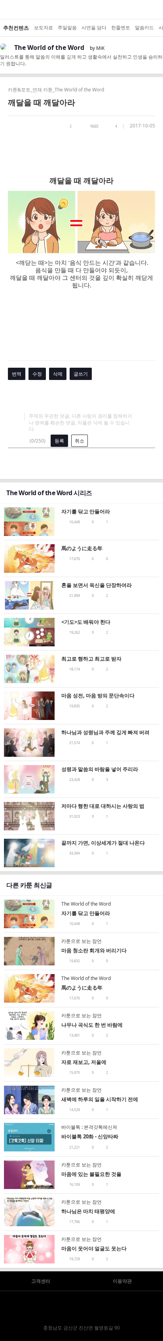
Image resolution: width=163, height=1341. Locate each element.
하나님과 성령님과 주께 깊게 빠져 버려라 (105, 733)
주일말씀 (67, 27)
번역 (16, 373)
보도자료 (43, 27)
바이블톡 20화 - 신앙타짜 (89, 1136)
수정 (37, 373)
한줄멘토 (120, 27)
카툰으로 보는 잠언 (81, 941)
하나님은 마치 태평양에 (88, 1211)
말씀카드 (144, 27)
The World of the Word (49, 47)
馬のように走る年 (81, 548)
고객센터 (40, 1281)
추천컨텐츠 (16, 27)
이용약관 (122, 1281)
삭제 (58, 373)
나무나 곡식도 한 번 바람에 (92, 1024)
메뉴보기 (6, 9)
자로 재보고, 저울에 (83, 1062)
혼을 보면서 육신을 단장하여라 (96, 585)
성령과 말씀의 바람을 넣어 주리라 (99, 769)
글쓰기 (81, 373)
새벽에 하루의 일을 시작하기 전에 (99, 1099)
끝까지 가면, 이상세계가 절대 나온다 (103, 842)
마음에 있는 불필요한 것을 (91, 1174)
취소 (79, 440)
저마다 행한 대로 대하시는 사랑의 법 (102, 805)
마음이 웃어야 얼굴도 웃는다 (94, 1248)
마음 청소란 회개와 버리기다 (94, 950)
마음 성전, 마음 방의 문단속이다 (98, 695)
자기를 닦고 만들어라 (85, 511)
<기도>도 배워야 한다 (85, 621)
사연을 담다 (94, 27)
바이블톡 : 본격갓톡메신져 (89, 1127)
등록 (59, 440)
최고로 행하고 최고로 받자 (91, 658)
